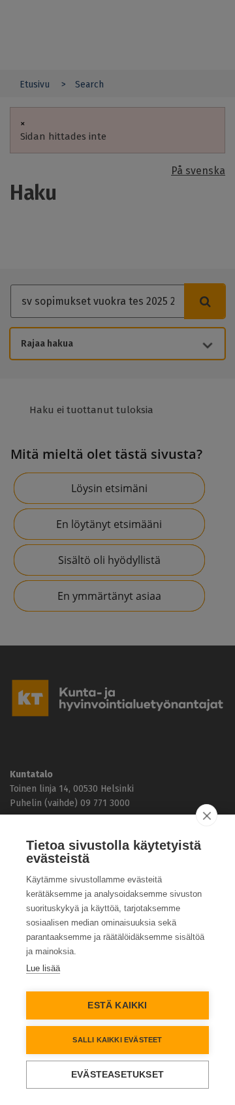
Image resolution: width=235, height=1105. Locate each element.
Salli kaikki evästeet (117, 1040)
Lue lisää (43, 968)
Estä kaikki (117, 1005)
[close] (206, 815)
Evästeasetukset (117, 1075)
